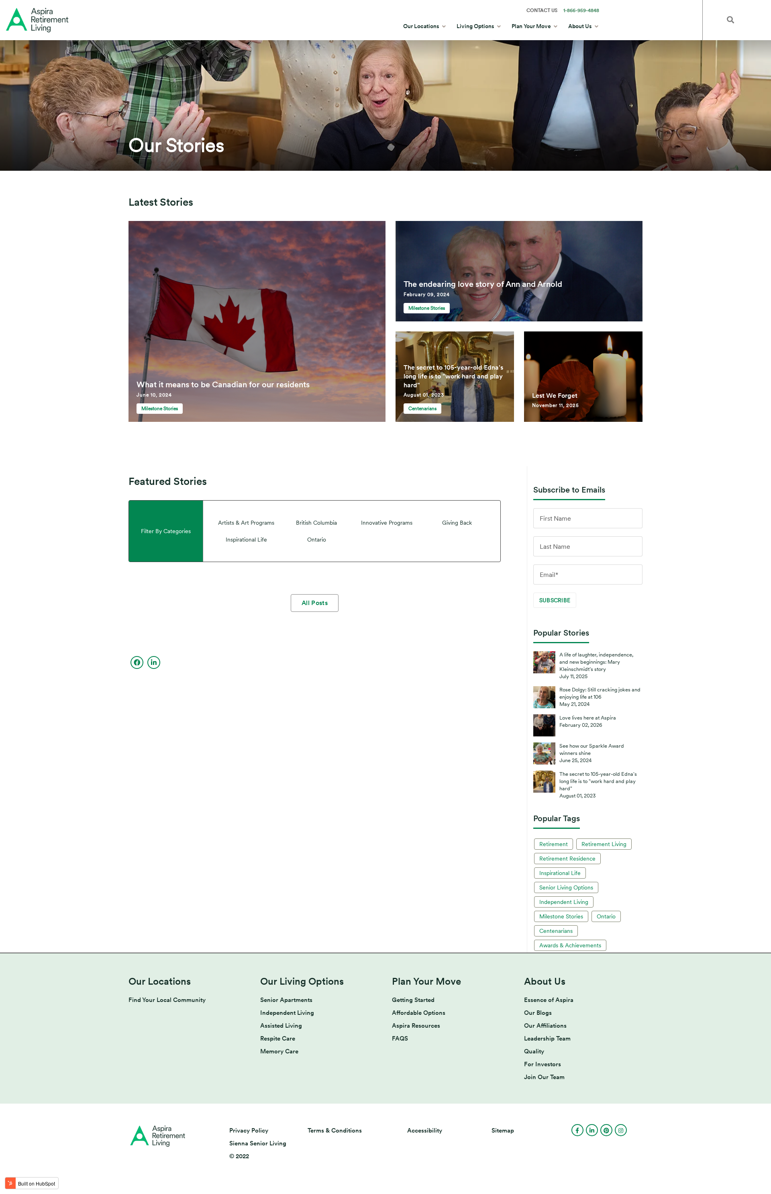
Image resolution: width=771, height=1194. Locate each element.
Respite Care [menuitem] (277, 1038)
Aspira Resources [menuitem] (416, 1025)
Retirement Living (603, 844)
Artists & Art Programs (246, 522)
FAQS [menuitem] (400, 1038)
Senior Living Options (566, 887)
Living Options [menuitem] (475, 26)
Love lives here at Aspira (587, 718)
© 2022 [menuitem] (239, 1156)
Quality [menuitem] (534, 1051)
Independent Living (563, 902)
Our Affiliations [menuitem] (545, 1025)
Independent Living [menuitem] (287, 1012)
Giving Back (457, 522)
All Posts (315, 603)
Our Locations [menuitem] (421, 26)
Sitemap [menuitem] (503, 1130)
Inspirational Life (246, 539)
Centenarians (556, 931)
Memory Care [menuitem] (279, 1051)
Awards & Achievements (570, 945)
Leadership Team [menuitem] (547, 1038)
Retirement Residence (567, 858)
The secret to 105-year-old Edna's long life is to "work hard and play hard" (598, 781)
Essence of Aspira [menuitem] (548, 1000)
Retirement (553, 844)
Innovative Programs (386, 522)
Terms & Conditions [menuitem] (335, 1130)
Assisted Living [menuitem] (281, 1025)
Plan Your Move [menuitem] (531, 26)
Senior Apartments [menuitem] (286, 1000)
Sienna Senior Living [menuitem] (257, 1143)
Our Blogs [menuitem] (538, 1012)
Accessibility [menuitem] (424, 1130)
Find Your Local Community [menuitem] (167, 1000)
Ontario (316, 539)
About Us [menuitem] (580, 26)
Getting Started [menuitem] (413, 1000)
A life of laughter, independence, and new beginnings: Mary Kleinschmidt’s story (596, 662)
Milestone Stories (159, 408)
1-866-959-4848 (581, 10)
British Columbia (316, 522)
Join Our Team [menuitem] (544, 1077)
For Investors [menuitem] (542, 1064)
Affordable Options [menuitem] (418, 1012)
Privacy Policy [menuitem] (248, 1130)
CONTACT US (541, 10)
